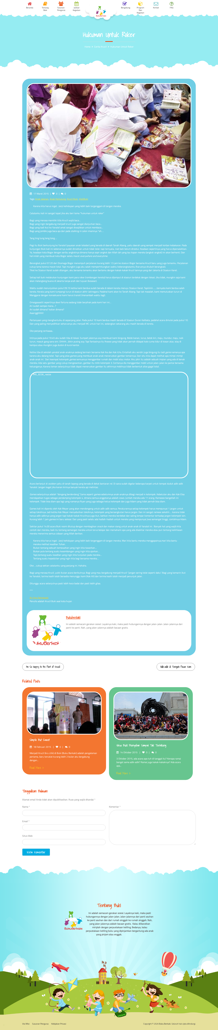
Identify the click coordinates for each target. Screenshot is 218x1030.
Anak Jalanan (41, 199)
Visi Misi (26, 1023)
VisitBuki (83, 199)
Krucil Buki (72, 199)
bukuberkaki (73, 617)
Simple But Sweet (40, 739)
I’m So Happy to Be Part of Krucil (43, 667)
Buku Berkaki (165, 1023)
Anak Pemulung (58, 199)
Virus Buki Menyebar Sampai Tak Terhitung (141, 745)
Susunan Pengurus (40, 1023)
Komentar (115, 806)
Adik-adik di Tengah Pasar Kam (175, 667)
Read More (35, 767)
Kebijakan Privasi (58, 1023)
